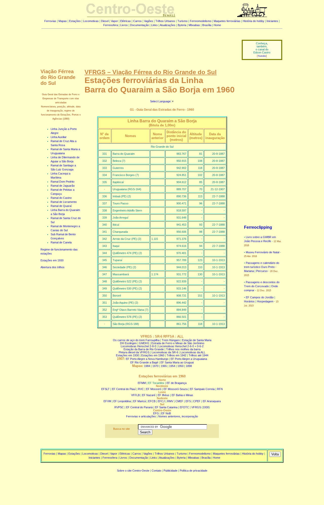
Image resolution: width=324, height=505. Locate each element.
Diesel (105, 21)
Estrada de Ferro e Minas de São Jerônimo (177, 343)
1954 (172, 365)
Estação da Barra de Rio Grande (144, 349)
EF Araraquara (212, 401)
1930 (206, 407)
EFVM (107, 401)
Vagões (148, 21)
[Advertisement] (138, 46)
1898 (189, 365)
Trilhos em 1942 (176, 355)
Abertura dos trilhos (52, 267)
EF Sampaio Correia (202, 389)
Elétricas (125, 21)
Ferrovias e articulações (141, 416)
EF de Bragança (177, 382)
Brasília (206, 25)
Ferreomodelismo (200, 21)
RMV (170, 401)
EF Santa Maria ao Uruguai (177, 362)
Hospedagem (265, 301)
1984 (147, 365)
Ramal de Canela (61, 242)
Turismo (182, 21)
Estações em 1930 (52, 260)
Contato (156, 470)
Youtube (262, 56)
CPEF (196, 401)
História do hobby (253, 21)
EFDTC (184, 407)
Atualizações (167, 25)
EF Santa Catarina (166, 407)
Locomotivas (91, 21)
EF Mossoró (153, 389)
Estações (75, 21)
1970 (155, 365)
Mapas (62, 21)
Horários (249, 301)
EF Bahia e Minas (182, 395)
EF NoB (166, 413)
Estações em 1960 (152, 355)
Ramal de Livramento (64, 201)
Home (217, 25)
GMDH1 (144, 343)
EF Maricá (139, 401)
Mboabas (194, 25)
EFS (188, 401)
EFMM (142, 382)
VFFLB (135, 395)
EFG (156, 413)
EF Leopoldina (122, 401)
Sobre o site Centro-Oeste (133, 470)
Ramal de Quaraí (61, 205)
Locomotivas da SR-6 (165, 352)
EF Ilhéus (163, 395)
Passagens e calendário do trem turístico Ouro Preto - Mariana (261, 267)
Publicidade (170, 470)
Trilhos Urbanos (165, 21)
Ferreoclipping (258, 227)
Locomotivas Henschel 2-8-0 (138, 346)
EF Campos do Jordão (260, 297)
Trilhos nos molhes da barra (183, 349)
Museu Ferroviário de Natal (262, 252)
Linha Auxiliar (59, 137)
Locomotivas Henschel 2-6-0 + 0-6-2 (181, 346)
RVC (141, 389)
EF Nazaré (148, 395)
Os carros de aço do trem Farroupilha (136, 340)
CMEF (179, 401)
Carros (137, 21)
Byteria (182, 25)
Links (154, 25)
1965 (164, 365)
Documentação (139, 25)
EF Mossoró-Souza (176, 389)
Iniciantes (272, 21)
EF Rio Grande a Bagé (144, 362)
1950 (180, 365)
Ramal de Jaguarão (63, 185)
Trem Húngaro (171, 340)
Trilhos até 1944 (198, 355)
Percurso (262, 271)
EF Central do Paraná (139, 407)
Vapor (114, 21)
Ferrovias (50, 21)
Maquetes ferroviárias (227, 21)
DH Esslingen (128, 343)
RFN (220, 389)
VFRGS (196, 407)
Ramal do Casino (61, 197)
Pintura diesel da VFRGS (134, 352)
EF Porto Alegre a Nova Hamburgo (147, 358)
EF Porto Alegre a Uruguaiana (189, 358)
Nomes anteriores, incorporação (178, 416)
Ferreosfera (110, 25)
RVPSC (119, 407)
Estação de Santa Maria (196, 340)
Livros (124, 25)
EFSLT (105, 389)
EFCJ (161, 401)
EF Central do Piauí (124, 389)
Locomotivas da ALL (192, 352)
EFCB (151, 401)
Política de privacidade (193, 470)
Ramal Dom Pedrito (62, 181)
